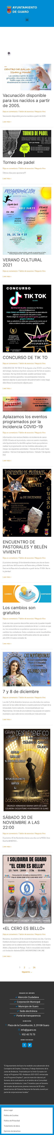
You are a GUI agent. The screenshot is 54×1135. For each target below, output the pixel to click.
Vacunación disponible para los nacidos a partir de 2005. (26, 100)
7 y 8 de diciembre (21, 691)
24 (34, 967)
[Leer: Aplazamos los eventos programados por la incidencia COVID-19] (27, 404)
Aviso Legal (8, 1110)
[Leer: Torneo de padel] (27, 143)
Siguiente (27, 972)
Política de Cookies (11, 1115)
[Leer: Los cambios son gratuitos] (27, 593)
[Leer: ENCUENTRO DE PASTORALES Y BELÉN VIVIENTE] (27, 503)
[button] (27, 19)
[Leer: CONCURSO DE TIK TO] (27, 318)
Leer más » (7, 121)
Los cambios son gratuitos (19, 610)
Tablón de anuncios (26, 111)
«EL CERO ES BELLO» (24, 928)
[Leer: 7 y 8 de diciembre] (27, 669)
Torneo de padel (18, 162)
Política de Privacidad (12, 1121)
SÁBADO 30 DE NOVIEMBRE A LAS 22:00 (21, 822)
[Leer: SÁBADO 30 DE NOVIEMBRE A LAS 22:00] (27, 770)
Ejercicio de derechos (12, 1131)
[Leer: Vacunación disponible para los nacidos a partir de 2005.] (27, 77)
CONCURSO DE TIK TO (25, 357)
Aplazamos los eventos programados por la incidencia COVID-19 (25, 421)
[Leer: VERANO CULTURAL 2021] (27, 220)
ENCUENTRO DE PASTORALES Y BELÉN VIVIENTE (25, 547)
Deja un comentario (10, 111)
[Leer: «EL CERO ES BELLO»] (27, 889)
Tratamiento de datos (12, 1126)
